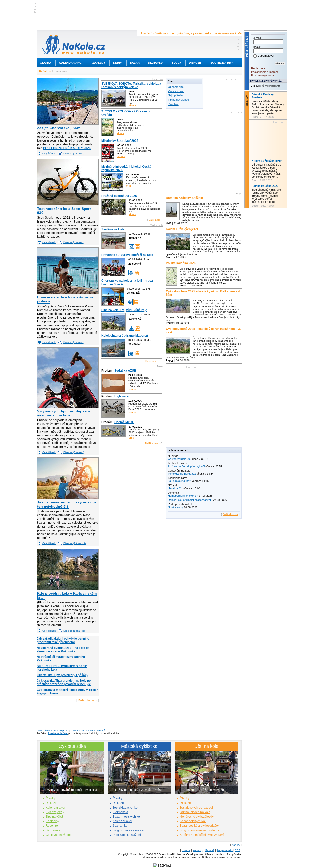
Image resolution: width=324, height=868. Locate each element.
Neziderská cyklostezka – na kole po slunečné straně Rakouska (63, 649)
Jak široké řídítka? (179, 480)
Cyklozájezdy (44, 730)
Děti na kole (206, 746)
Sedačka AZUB (125, 370)
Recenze (52, 825)
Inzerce (186, 850)
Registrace (258, 68)
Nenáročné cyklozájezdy (197, 816)
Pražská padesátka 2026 (119, 196)
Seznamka (155, 62)
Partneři (209, 850)
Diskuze (51, 803)
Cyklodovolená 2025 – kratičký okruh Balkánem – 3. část (203, 330)
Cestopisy (52, 821)
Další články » (87, 700)
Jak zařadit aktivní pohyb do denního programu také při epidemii (63, 640)
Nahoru (236, 844)
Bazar (135, 62)
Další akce (155, 219)
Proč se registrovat (263, 75)
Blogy (177, 62)
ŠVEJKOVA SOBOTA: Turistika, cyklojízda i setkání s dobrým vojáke (131, 85)
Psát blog (173, 104)
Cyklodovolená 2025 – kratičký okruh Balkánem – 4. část (203, 293)
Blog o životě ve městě (128, 830)
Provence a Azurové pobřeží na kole (127, 255)
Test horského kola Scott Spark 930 (64, 211)
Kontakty (198, 850)
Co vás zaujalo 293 (179, 458)
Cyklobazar (77, 730)
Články (46, 62)
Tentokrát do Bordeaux (182, 473)
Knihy (117, 62)
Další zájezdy (153, 361)
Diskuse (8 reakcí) (73, 342)
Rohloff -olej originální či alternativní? (190, 499)
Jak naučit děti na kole (195, 812)
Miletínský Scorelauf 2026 (119, 141)
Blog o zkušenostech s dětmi (199, 830)
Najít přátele (175, 95)
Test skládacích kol (125, 807)
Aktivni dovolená (95, 730)
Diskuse (195, 62)
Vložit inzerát (176, 91)
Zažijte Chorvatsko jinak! (58, 128)
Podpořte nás (225, 850)
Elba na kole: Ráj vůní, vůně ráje (124, 310)
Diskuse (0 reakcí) (73, 153)
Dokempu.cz (61, 730)
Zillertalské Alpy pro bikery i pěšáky (62, 675)
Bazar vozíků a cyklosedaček (199, 825)
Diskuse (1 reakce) (74, 630)
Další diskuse (230, 514)
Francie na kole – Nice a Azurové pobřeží (65, 299)
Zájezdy (98, 62)
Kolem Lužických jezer (182, 229)
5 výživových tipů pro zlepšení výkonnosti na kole (63, 413)
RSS (237, 850)
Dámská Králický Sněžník (184, 198)
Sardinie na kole (112, 229)
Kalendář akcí (70, 62)
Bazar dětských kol (193, 821)
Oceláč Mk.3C (124, 422)
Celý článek (49, 153)
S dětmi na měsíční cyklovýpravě (202, 835)
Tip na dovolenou (178, 99)
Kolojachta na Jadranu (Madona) (124, 335)
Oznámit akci (176, 86)
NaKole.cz (45, 71)
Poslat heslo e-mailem (264, 71)
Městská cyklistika (139, 746)
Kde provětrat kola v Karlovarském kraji (67, 595)
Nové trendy (175, 507)
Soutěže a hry (221, 62)
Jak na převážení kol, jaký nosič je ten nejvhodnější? (66, 504)
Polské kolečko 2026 (181, 263)
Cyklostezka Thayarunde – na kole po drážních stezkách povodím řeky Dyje (64, 682)
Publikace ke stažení (127, 835)
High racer (122, 396)
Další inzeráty (153, 443)
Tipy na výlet (54, 816)
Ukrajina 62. (175, 488)
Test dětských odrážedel (196, 807)
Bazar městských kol (127, 816)
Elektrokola (120, 812)
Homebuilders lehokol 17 (183, 495)
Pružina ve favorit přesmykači (186, 466)
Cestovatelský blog (59, 835)
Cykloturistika (72, 746)
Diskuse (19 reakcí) (74, 543)
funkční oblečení (58, 733)
